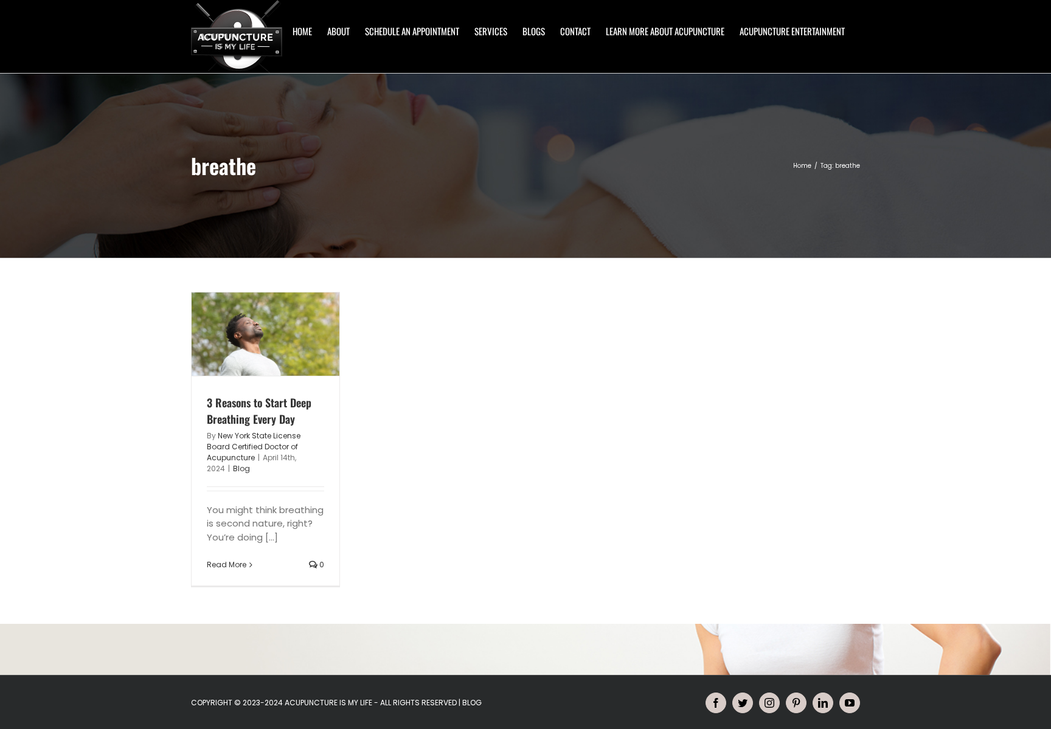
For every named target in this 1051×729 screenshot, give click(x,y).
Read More (226, 564)
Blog (241, 468)
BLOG (472, 702)
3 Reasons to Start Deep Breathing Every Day (259, 411)
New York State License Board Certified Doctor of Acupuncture (253, 446)
